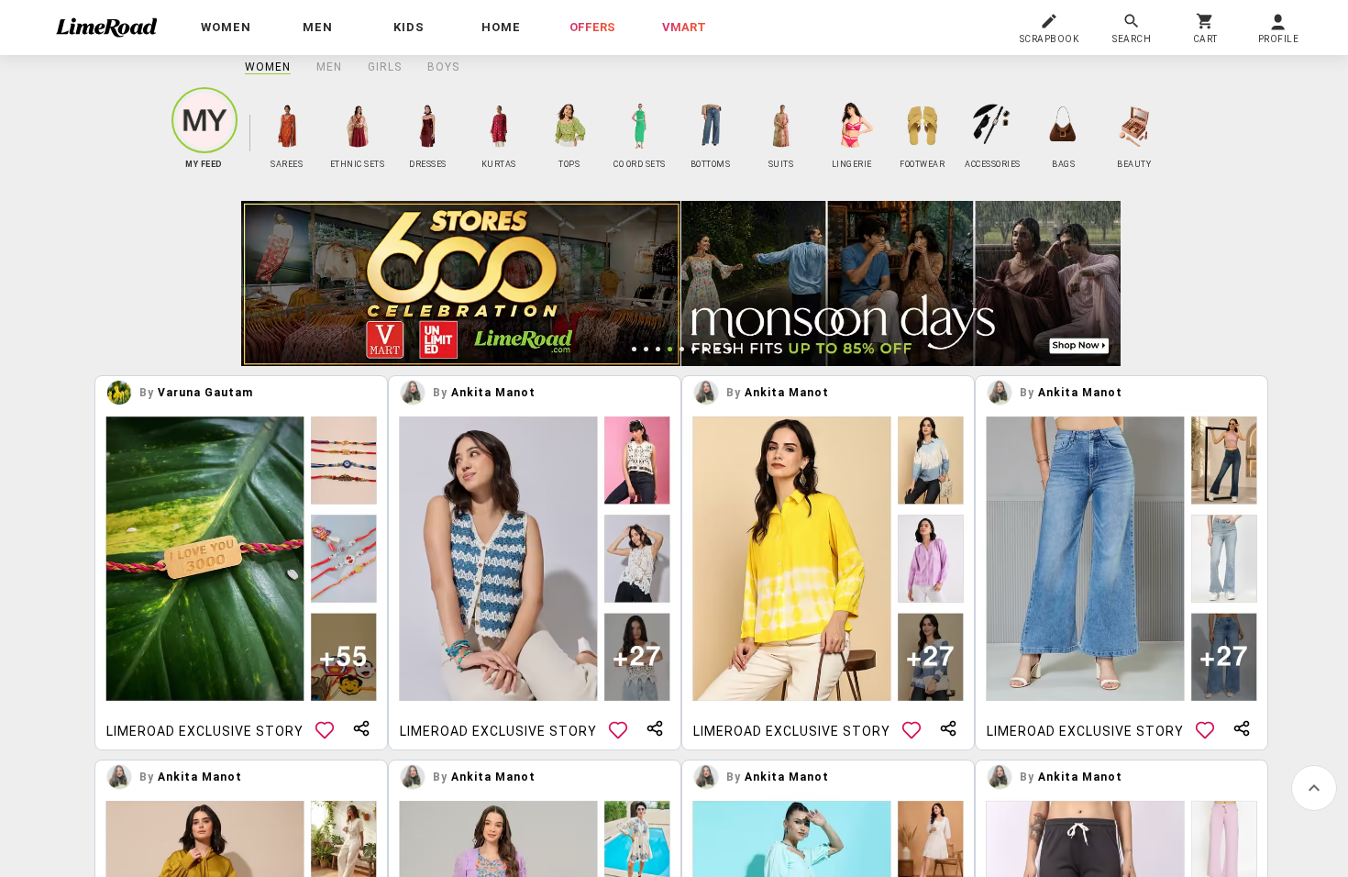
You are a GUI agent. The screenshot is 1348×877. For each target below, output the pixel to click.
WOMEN (268, 67)
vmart (684, 27)
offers (592, 27)
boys (443, 67)
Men (329, 67)
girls (385, 67)
